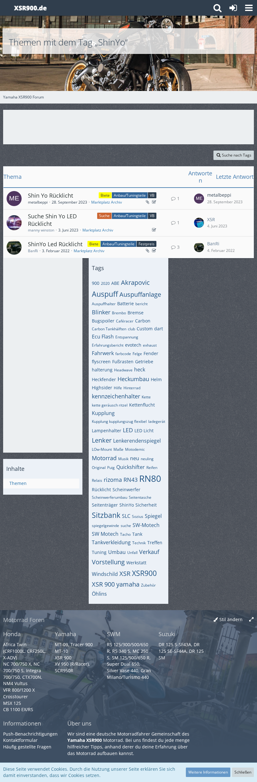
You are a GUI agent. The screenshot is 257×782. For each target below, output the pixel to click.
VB (152, 195)
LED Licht (144, 431)
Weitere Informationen (208, 772)
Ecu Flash (103, 336)
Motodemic (135, 449)
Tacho (125, 534)
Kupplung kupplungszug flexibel (119, 421)
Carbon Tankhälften (109, 329)
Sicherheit (146, 505)
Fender (151, 353)
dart (158, 329)
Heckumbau (133, 379)
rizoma (113, 479)
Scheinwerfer (126, 489)
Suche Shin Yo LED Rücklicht (52, 219)
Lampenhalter (106, 431)
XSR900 (144, 573)
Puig (111, 467)
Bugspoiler (103, 321)
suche (126, 525)
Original (99, 467)
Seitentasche (140, 497)
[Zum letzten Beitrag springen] (199, 199)
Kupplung (103, 413)
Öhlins (99, 593)
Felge (137, 353)
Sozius (137, 516)
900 (95, 283)
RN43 (130, 479)
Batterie (125, 303)
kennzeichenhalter (116, 396)
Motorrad (104, 458)
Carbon (142, 321)
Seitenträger (105, 505)
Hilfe (118, 388)
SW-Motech (146, 525)
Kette (146, 397)
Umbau (117, 552)
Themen (18, 483)
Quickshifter (130, 467)
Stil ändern (231, 619)
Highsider (102, 388)
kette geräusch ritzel (110, 405)
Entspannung (126, 337)
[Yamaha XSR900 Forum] (30, 8)
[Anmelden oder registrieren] (233, 8)
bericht (141, 303)
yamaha (127, 584)
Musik (123, 458)
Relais (97, 480)
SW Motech (105, 533)
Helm (156, 379)
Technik (139, 542)
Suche (104, 215)
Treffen (154, 542)
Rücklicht (101, 489)
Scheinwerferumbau (109, 497)
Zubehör (148, 585)
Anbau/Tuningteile (130, 195)
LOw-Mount (102, 449)
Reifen (151, 467)
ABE (115, 283)
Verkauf (149, 552)
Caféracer (125, 321)
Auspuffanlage (140, 294)
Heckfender (104, 379)
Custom (145, 329)
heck (139, 369)
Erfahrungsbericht (107, 345)
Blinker (101, 312)
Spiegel (153, 516)
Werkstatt (136, 563)
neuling (147, 458)
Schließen (242, 772)
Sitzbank (106, 515)
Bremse (136, 313)
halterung (102, 370)
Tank (137, 534)
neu (134, 458)
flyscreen (101, 361)
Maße (118, 449)
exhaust (150, 345)
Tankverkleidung (111, 542)
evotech (133, 345)
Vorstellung (108, 562)
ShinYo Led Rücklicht (55, 244)
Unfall (132, 552)
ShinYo (126, 505)
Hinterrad (131, 388)
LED (128, 430)
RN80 (150, 478)
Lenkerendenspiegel (137, 440)
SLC (126, 516)
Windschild (105, 574)
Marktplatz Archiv (106, 202)
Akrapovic (135, 282)
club (131, 329)
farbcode (123, 353)
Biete (105, 195)
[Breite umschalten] (251, 619)
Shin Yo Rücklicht (50, 195)
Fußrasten (123, 361)
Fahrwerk (103, 353)
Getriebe (144, 361)
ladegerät (156, 421)
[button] (249, 8)
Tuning (99, 552)
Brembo (119, 313)
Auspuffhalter (104, 303)
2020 (105, 283)
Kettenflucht (142, 405)
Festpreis (147, 244)
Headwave (123, 370)
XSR (124, 573)
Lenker (102, 440)
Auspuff (105, 294)
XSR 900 (103, 584)
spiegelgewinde (105, 525)
